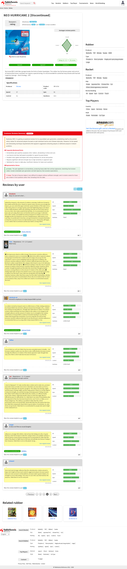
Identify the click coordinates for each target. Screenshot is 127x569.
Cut (111, 84)
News (92, 3)
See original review (45, 224)
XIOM (110, 53)
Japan (93, 109)
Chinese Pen (105, 84)
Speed (91, 93)
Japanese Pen (95, 84)
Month (79, 189)
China (88, 109)
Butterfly (89, 53)
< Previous (30, 494)
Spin (95, 93)
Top (52, 3)
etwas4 (11, 461)
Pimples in (89, 59)
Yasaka (105, 53)
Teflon (11, 340)
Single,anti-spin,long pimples (113, 59)
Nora (10, 242)
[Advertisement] (18, 116)
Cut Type (102, 115)
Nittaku (99, 53)
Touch (107, 93)
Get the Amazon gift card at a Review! (100, 128)
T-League (40, 559)
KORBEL (24, 451)
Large (88, 62)
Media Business (36, 563)
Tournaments (83, 3)
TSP (94, 53)
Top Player (73, 3)
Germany (99, 109)
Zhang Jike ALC (26, 232)
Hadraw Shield (25, 330)
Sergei (11, 425)
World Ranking (100, 3)
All (87, 93)
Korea (105, 109)
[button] (17, 43)
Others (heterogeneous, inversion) (97, 87)
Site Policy (28, 563)
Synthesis (40, 546)
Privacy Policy (21, 563)
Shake (88, 84)
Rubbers (65, 3)
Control (100, 93)
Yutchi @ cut (13, 297)
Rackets (58, 3)
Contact (43, 563)
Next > (56, 494)
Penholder (94, 115)
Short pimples (98, 59)
